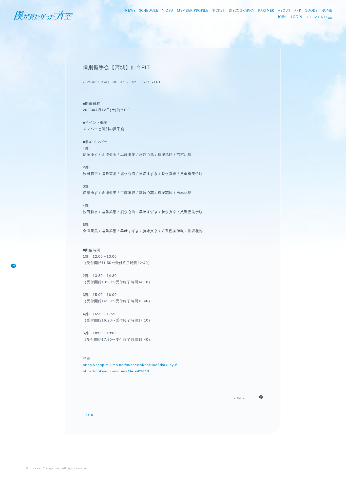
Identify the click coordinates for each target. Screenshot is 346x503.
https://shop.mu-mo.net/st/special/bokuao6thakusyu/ (130, 365)
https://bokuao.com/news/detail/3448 (116, 371)
